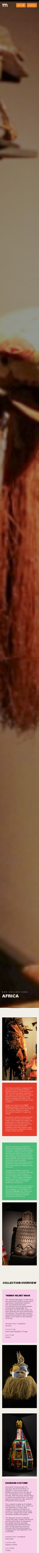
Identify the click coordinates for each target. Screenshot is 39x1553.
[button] (19, 5)
